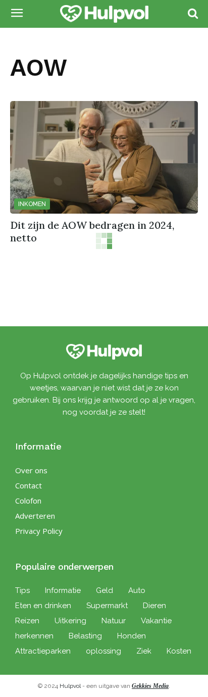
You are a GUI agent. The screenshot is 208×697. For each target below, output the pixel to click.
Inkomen (32, 204)
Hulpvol (70, 685)
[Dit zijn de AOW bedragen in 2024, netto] (104, 157)
